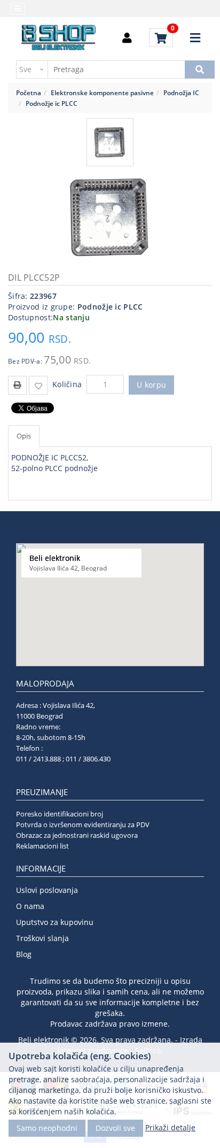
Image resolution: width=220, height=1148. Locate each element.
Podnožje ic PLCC (51, 103)
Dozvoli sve (115, 1128)
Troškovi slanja (42, 938)
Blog (24, 954)
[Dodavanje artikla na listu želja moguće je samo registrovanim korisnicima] (38, 385)
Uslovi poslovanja (47, 890)
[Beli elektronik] (59, 38)
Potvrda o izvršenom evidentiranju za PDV (83, 824)
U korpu (151, 385)
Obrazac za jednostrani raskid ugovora (77, 835)
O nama (30, 906)
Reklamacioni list (42, 846)
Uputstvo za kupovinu (54, 922)
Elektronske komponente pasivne (102, 92)
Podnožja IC (181, 92)
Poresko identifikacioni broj (59, 814)
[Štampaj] (17, 384)
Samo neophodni (47, 1128)
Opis (24, 436)
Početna (28, 92)
